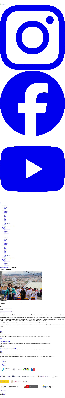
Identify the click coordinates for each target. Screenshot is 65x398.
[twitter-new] (0, 203)
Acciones (5, 208)
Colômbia (5, 216)
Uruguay (5, 224)
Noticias (3, 210)
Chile (4, 215)
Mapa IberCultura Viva (7, 229)
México (5, 220)
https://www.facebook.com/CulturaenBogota (6, 311)
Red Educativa (6, 226)
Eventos (5, 232)
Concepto (5, 206)
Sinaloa (1, 331)
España (5, 219)
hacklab (4, 394)
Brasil (4, 214)
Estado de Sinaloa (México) (5, 334)
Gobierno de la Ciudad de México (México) (8, 348)
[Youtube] (32, 201)
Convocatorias (6, 211)
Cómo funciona (6, 205)
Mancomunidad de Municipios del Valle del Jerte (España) (10, 354)
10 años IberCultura (6, 209)
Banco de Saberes (6, 233)
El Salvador (5, 218)
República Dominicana (7, 223)
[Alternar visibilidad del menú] (0, 3)
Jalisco (1, 338)
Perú (4, 222)
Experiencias (5, 212)
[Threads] (0, 202)
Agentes (5, 230)
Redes (2, 360)
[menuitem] (2, 396)
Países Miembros (4, 359)
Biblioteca (3, 227)
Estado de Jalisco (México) (5, 341)
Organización (5, 207)
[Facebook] (32, 135)
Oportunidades (4, 228)
